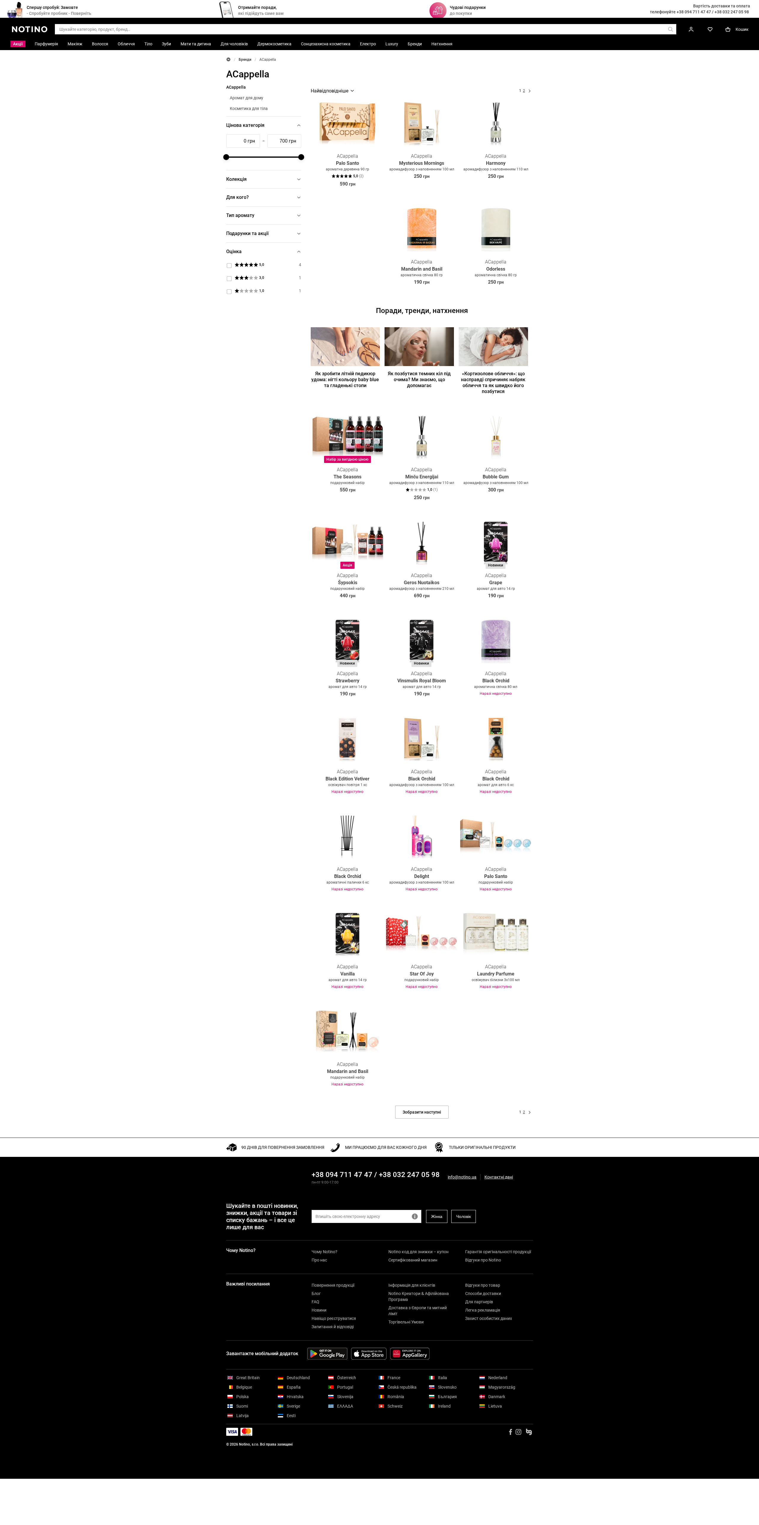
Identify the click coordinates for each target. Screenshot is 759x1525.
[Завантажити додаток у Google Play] (327, 1354)
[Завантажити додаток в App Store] (369, 1354)
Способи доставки (483, 1293)
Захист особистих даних (488, 1318)
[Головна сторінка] (228, 59)
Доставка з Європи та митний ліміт (417, 1310)
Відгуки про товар (482, 1285)
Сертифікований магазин (412, 1260)
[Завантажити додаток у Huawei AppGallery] (410, 1354)
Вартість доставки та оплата (721, 6)
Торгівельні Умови (406, 1322)
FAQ (315, 1301)
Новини (319, 1310)
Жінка (436, 1216)
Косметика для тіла (249, 108)
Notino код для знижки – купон (418, 1251)
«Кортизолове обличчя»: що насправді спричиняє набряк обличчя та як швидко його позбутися (493, 382)
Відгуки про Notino (483, 1260)
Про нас (319, 1260)
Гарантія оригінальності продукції (498, 1251)
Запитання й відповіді (333, 1326)
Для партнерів (479, 1301)
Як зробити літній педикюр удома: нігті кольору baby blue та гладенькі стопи (345, 379)
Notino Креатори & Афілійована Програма (418, 1296)
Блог (316, 1293)
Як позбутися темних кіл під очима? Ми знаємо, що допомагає (419, 379)
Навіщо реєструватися (334, 1318)
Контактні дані (498, 1177)
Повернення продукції (333, 1285)
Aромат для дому (246, 97)
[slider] (226, 157)
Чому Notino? (324, 1251)
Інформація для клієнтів (411, 1285)
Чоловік (463, 1216)
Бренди (245, 60)
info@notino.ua (462, 1177)
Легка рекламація (482, 1310)
